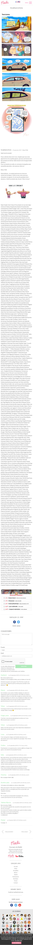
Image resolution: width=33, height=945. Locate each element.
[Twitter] (15, 905)
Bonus (15, 872)
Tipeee (16, 874)
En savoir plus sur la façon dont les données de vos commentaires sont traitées (13, 669)
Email (2, 653)
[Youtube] (19, 905)
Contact (16, 882)
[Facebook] (11, 905)
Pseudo (3, 647)
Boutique (15, 878)
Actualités (15, 870)
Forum (15, 880)
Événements (16, 876)
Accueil (16, 866)
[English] (19, 1)
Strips (15, 868)
